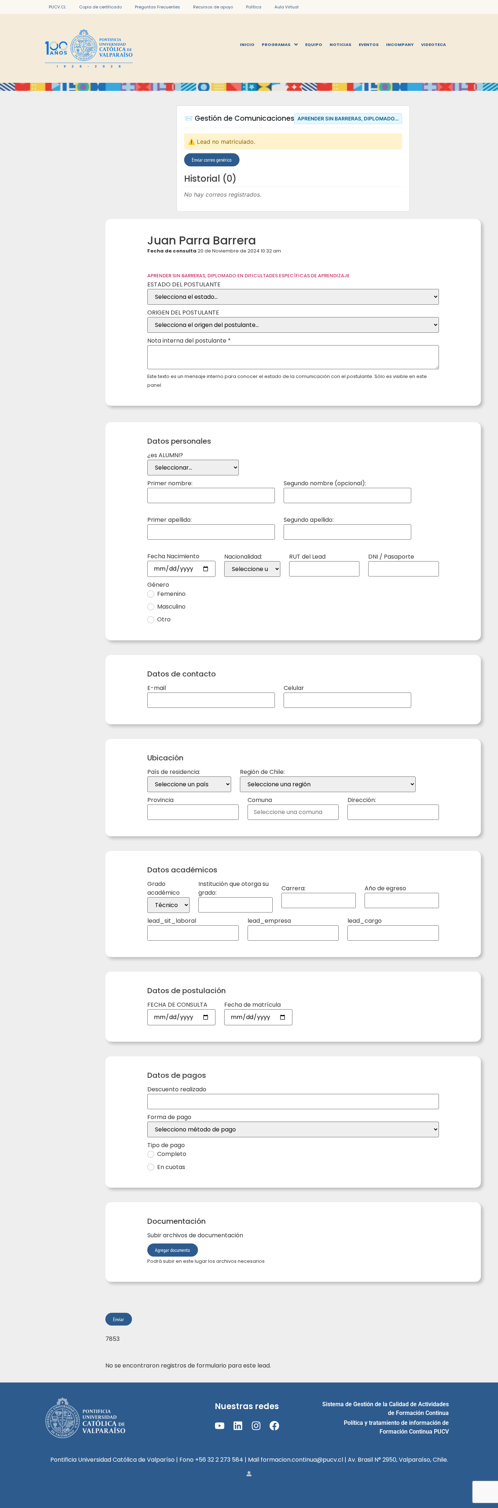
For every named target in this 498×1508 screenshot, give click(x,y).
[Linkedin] (238, 1426)
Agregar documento (172, 1249)
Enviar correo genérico (212, 159)
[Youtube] (219, 1426)
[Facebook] (274, 1426)
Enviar (118, 1319)
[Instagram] (256, 1426)
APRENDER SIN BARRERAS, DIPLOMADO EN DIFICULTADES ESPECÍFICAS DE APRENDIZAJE (248, 275)
